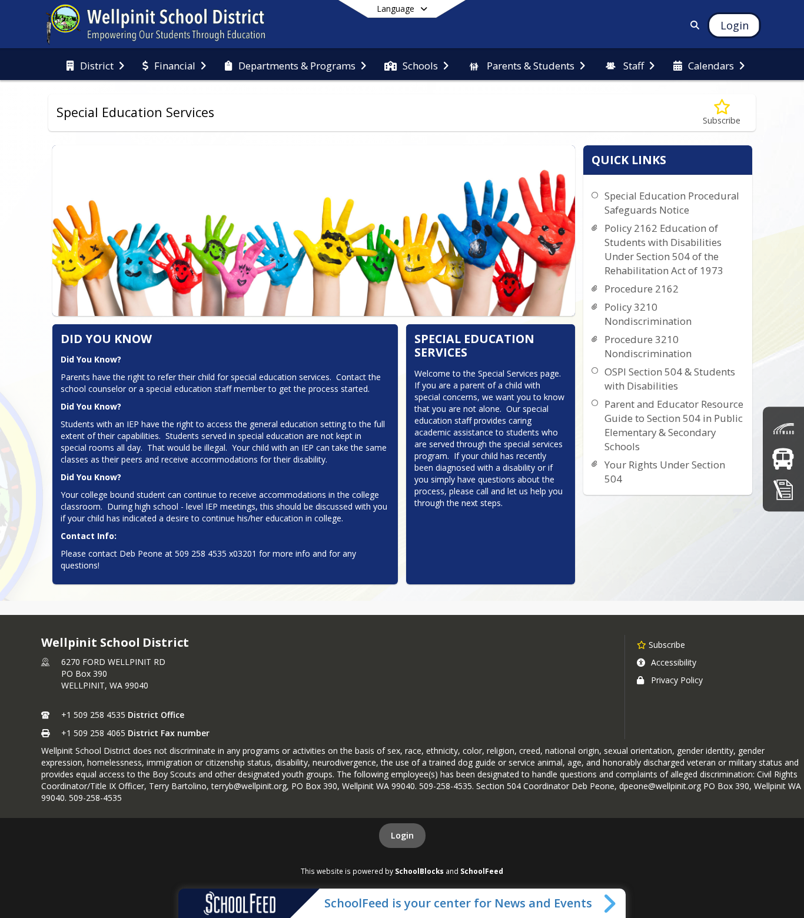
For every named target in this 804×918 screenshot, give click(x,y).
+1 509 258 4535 (93, 714)
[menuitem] (95, 64)
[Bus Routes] (783, 458)
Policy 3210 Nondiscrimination (648, 314)
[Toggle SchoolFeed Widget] (611, 903)
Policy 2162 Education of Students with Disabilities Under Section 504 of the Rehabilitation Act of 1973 (663, 249)
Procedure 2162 (641, 288)
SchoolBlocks (419, 871)
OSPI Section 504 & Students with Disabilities (669, 379)
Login (402, 835)
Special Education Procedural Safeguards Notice (671, 203)
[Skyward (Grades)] (783, 428)
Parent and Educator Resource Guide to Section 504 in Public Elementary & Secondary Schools (673, 425)
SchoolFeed (481, 871)
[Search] (693, 25)
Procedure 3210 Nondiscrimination (648, 346)
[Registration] (783, 489)
